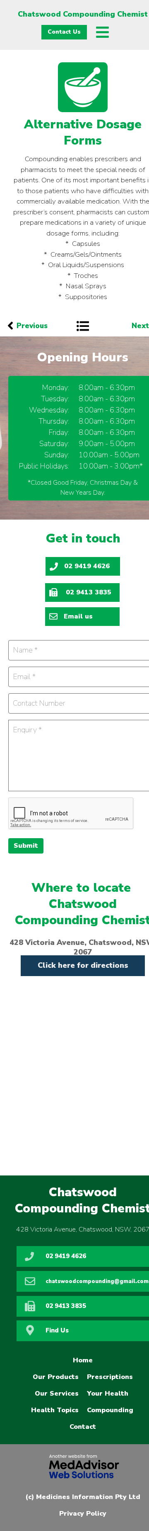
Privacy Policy (82, 1513)
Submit (26, 845)
